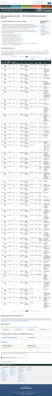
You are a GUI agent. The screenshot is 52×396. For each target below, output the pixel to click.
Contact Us (49, 1)
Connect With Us (26, 386)
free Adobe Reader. (12, 357)
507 (30, 56)
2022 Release (31, 329)
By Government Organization (3, 371)
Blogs (29, 388)
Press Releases (31, 337)
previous (15, 56)
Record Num (5, 63)
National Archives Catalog (4, 373)
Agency (17, 63)
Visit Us (36, 6)
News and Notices (29, 368)
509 (34, 56)
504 (24, 56)
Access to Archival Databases (4, 377)
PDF (21, 65)
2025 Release (5, 329)
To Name (36, 63)
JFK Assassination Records (16, 12)
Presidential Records (4, 375)
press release (17, 34)
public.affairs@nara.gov (34, 347)
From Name (40, 63)
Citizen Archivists (37, 1)
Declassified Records (21, 374)
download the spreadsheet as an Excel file (36, 50)
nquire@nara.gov (8, 347)
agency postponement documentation (23, 326)
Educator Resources (26, 6)
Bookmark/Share (44, 1)
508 (32, 56)
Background (43, 26)
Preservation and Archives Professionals (12, 372)
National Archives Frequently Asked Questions (21, 371)
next (38, 56)
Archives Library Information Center (4, 379)
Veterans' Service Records (15, 6)
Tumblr (26, 388)
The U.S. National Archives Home (11, 2)
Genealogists (12, 368)
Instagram (24, 388)
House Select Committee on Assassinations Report (45, 31)
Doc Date (21, 63)
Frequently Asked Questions (9, 337)
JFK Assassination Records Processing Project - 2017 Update (13, 28)
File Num (31, 63)
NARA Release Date (9, 62)
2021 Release (43, 329)
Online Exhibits (3, 380)
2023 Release (18, 329)
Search (49, 3)
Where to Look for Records (21, 376)
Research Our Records (5, 6)
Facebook (21, 388)
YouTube (27, 388)
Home (2, 12)
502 (21, 56)
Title (44, 63)
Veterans (11, 375)
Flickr (30, 388)
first (12, 56)
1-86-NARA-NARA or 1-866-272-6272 (26, 394)
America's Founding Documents (47, 6)
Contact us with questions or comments (7, 362)
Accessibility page (25, 357)
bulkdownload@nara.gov (9, 320)
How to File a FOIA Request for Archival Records (21, 380)
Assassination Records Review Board (45, 34)
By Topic (2, 368)
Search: (32, 58)
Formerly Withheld (14, 63)
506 (28, 56)
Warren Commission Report (44, 28)
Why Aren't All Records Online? (21, 378)
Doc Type (26, 63)
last (40, 56)
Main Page (43, 25)
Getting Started (20, 368)
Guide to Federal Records (20, 373)
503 (23, 56)
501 (19, 56)
